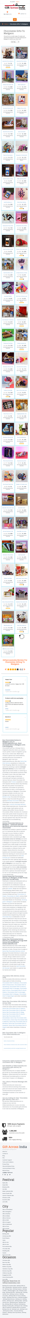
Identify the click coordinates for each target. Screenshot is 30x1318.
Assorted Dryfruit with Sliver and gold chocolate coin (15, 1048)
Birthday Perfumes (17, 1287)
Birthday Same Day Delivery (14, 1312)
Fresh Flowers (6, 1238)
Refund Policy (5, 1170)
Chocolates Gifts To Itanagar (10, 988)
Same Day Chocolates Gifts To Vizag (13, 1012)
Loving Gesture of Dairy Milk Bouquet (21, 273)
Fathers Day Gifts (6, 1264)
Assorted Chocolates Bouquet (22, 367)
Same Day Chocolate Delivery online (13, 951)
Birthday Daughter (22, 1297)
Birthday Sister (10, 1300)
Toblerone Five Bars (7, 343)
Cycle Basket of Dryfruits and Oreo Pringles (8, 320)
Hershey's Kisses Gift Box (8, 367)
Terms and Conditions (8, 1162)
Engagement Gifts (6, 1275)
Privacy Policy (5, 1164)
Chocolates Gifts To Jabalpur (10, 983)
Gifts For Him (5, 1244)
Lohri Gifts (5, 1202)
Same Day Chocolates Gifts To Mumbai (14, 1010)
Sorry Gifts (5, 1279)
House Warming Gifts (7, 1277)
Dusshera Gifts (6, 1199)
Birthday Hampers (17, 1289)
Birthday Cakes (8, 1289)
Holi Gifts (4, 1189)
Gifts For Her (5, 1242)
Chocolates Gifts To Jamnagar (16, 992)
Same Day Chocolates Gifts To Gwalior (13, 1008)
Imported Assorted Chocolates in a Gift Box (21, 320)
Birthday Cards (15, 1309)
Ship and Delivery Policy (8, 1166)
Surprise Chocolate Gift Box (21, 602)
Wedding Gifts (6, 1251)
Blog (3, 1155)
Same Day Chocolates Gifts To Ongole (14, 1026)
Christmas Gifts (6, 1260)
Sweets (4, 1253)
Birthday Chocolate (13, 801)
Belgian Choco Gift (21, 108)
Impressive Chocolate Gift (8, 226)
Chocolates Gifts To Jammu (18, 987)
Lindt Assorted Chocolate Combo (21, 555)
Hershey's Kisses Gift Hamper (8, 437)
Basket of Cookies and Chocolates (21, 485)
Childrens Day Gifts (7, 1273)
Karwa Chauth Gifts (7, 1193)
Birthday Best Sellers (8, 1311)
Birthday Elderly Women (9, 1299)
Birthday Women (14, 1302)
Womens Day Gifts (7, 1271)
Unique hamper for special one (21, 343)
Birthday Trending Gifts (8, 1306)
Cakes (4, 1240)
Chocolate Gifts (6, 1248)
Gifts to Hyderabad (7, 1224)
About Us (4, 1151)
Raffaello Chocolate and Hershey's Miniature (8, 508)
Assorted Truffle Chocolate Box (8, 296)
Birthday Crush (23, 1309)
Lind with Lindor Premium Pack (21, 508)
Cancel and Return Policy (8, 1168)
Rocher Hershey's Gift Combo (8, 532)
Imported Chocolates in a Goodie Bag (8, 61)
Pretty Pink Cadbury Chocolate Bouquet (21, 202)
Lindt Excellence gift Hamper (8, 273)
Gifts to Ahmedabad (7, 1209)
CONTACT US (23, 13)
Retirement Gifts (6, 1255)
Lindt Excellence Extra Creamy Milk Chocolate (8, 179)
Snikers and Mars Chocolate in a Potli (8, 579)
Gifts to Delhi (5, 1220)
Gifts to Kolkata (6, 1216)
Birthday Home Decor (12, 1297)
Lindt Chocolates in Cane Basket (21, 626)
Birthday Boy (22, 1304)
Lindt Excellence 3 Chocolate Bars (8, 202)
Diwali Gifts (5, 1185)
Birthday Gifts (5, 1234)
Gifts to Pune (5, 1226)
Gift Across (14, 1147)
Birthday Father (18, 1300)
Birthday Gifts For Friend (15, 1295)
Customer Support (7, 1160)
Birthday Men (9, 1287)
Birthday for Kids (19, 1306)
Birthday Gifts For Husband (19, 1307)
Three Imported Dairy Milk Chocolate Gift (8, 461)
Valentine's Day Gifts (7, 1269)
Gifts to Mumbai (6, 1213)
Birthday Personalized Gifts (9, 1285)
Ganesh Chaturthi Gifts (8, 1195)
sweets (10, 888)
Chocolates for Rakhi (13, 896)
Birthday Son (19, 1299)
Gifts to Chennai (6, 1218)
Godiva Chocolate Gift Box (8, 85)
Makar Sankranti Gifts (7, 1191)
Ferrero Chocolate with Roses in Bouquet (21, 249)
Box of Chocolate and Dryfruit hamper (22, 391)
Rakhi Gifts (5, 1183)
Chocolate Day (6, 917)
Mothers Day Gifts (6, 1266)
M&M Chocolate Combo (8, 649)
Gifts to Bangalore (6, 1211)
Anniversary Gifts (6, 1236)
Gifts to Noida (5, 1228)
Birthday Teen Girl (6, 1309)
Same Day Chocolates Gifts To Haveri (13, 1014)
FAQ (3, 1158)
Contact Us (5, 1153)
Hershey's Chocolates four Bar (8, 555)
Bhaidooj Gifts (5, 1187)
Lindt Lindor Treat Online (21, 578)
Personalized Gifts (7, 1246)
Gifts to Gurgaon (6, 1222)
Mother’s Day (6, 797)
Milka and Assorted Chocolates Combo (21, 179)
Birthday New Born (10, 1292)
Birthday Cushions (14, 1294)
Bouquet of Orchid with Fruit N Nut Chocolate (21, 155)
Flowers (13, 782)
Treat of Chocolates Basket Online (8, 155)
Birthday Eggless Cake (13, 1290)
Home (6, 24)
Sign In (17, 1)
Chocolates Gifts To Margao (10, 994)
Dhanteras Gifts (6, 1197)
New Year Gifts (6, 1262)
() (8, 14)
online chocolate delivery (18, 804)
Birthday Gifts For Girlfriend (11, 1304)
